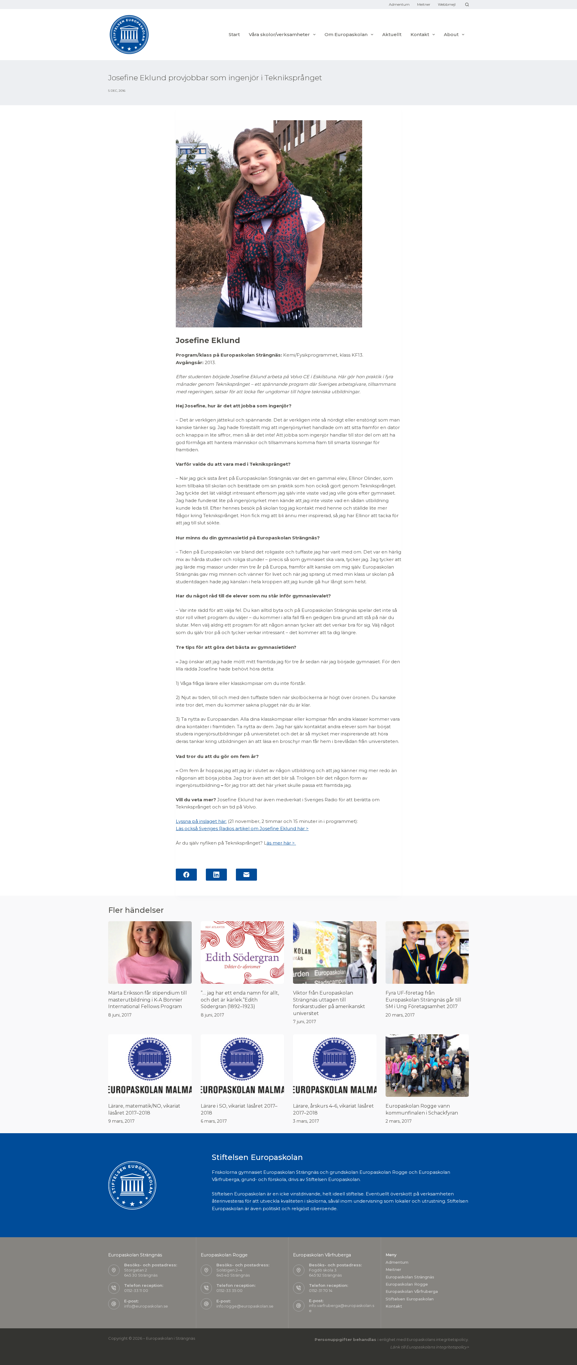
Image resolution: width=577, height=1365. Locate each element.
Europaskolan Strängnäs (410, 1277)
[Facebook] (186, 875)
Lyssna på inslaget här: (201, 821)
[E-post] (246, 875)
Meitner (423, 4)
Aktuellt (391, 34)
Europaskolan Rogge (407, 1284)
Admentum (399, 4)
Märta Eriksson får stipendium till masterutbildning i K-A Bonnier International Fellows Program (147, 999)
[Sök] (467, 4)
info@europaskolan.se (146, 1306)
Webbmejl (447, 4)
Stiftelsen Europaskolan (410, 1298)
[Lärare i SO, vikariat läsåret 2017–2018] (242, 1065)
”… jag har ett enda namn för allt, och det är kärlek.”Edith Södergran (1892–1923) (240, 999)
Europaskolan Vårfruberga (412, 1291)
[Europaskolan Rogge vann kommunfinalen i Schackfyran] (427, 1065)
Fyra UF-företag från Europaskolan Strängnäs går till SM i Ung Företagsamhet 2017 (423, 999)
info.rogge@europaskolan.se (244, 1306)
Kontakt (394, 1306)
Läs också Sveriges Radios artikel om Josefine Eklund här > (242, 828)
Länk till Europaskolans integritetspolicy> (429, 1347)
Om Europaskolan (346, 34)
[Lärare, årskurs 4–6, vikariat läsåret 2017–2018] (335, 1065)
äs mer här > (281, 843)
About (451, 34)
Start (234, 34)
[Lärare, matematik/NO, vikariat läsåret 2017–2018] (150, 1065)
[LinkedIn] (216, 875)
